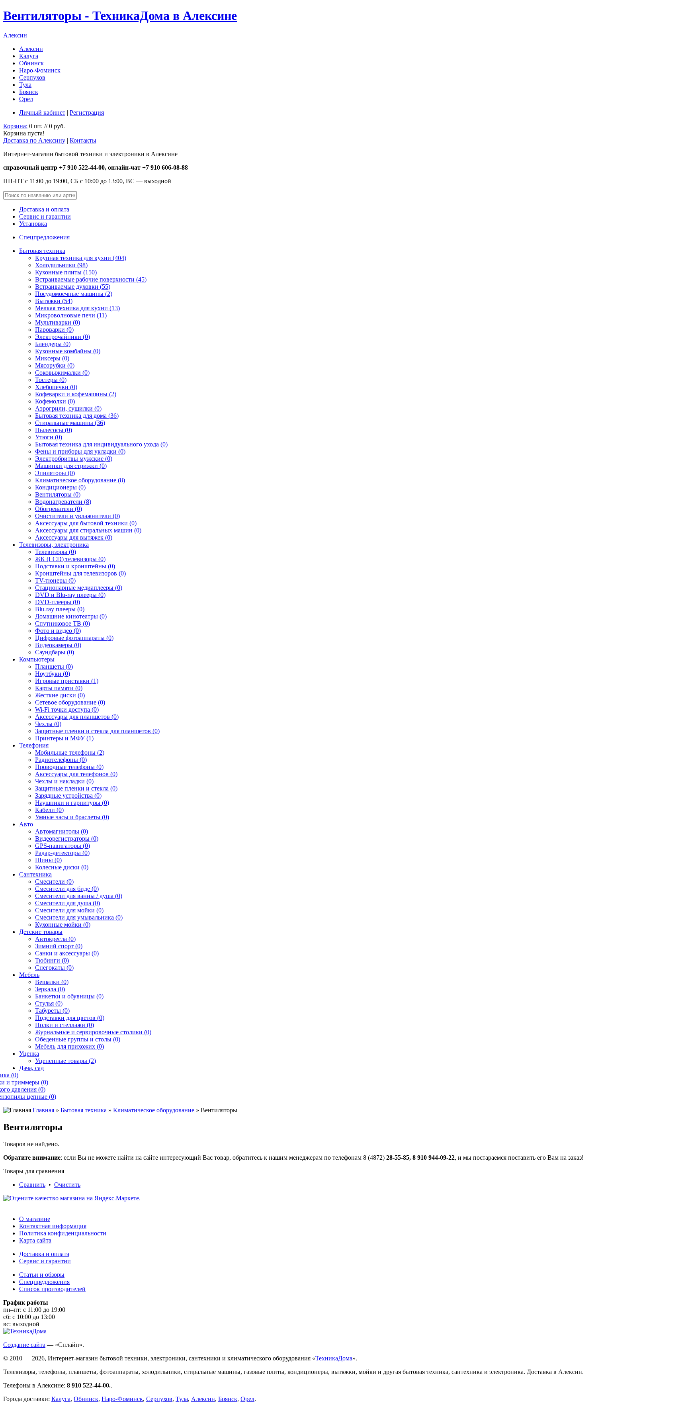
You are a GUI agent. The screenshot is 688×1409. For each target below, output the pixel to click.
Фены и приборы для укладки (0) (80, 451)
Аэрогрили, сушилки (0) (68, 408)
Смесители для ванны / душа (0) (78, 895)
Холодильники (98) (61, 265)
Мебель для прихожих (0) (69, 1046)
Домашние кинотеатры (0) (71, 616)
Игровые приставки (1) (66, 680)
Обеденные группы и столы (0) (77, 1039)
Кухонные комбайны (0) (67, 351)
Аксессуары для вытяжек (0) (73, 537)
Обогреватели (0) (58, 508)
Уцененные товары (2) (65, 1060)
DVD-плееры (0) (57, 602)
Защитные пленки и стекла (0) (76, 788)
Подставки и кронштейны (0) (75, 566)
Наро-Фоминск (40, 70)
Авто (26, 824)
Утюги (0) (48, 437)
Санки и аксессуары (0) (67, 953)
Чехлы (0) (48, 723)
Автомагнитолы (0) (61, 831)
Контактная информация (52, 1226)
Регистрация (87, 112)
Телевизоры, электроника (54, 544)
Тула (25, 84)
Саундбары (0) (54, 652)
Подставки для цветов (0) (69, 1017)
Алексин (15, 35)
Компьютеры (37, 659)
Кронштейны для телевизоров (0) (80, 573)
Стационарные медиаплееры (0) (78, 587)
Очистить (67, 1184)
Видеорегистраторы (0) (66, 838)
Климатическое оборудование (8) (80, 480)
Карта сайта (35, 1240)
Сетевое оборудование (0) (70, 702)
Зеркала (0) (50, 989)
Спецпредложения (44, 237)
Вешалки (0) (51, 981)
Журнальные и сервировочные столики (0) (93, 1032)
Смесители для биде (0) (67, 888)
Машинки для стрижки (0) (71, 465)
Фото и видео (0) (58, 630)
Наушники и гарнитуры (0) (72, 802)
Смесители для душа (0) (67, 903)
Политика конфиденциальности (62, 1233)
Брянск (28, 91)
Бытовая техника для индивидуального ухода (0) (101, 444)
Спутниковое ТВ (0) (62, 623)
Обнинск (31, 63)
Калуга (28, 56)
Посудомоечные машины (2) (73, 293)
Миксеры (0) (52, 358)
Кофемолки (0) (55, 401)
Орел (26, 99)
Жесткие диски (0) (60, 695)
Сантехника (35, 874)
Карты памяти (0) (58, 688)
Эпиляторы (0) (55, 473)
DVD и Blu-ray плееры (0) (70, 594)
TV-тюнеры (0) (55, 580)
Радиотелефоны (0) (61, 759)
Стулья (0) (49, 1003)
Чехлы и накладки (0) (64, 781)
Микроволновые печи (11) (71, 315)
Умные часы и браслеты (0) (72, 817)
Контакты (83, 140)
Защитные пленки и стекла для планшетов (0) (97, 731)
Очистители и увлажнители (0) (77, 516)
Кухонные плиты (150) (66, 272)
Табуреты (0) (52, 1010)
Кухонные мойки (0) (62, 924)
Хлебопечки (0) (56, 387)
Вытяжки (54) (53, 300)
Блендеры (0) (52, 344)
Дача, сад (31, 1068)
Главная (43, 1110)
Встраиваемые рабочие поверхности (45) (91, 279)
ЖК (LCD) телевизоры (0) (70, 559)
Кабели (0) (49, 809)
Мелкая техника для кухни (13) (77, 308)
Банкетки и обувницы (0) (69, 996)
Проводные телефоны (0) (69, 766)
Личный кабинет (42, 112)
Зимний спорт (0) (58, 946)
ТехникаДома (333, 1358)
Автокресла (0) (55, 938)
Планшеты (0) (54, 666)
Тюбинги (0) (52, 960)
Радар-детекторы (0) (62, 852)
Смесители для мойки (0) (69, 910)
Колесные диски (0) (61, 867)
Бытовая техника (42, 250)
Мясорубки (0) (54, 365)
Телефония (34, 745)
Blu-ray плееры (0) (59, 609)
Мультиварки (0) (57, 322)
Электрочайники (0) (62, 336)
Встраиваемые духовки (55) (72, 286)
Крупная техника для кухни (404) (80, 257)
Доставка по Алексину (34, 140)
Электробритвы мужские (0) (73, 458)
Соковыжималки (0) (62, 372)
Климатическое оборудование (153, 1110)
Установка (33, 223)
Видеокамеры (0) (58, 645)
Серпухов (32, 77)
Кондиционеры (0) (60, 487)
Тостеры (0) (50, 379)
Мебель (29, 974)
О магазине (34, 1218)
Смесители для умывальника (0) (79, 917)
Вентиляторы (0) (57, 494)
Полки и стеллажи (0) (64, 1025)
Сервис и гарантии (45, 216)
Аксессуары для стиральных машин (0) (88, 530)
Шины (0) (48, 860)
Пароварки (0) (54, 329)
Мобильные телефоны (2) (69, 752)
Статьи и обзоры (41, 1274)
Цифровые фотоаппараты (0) (74, 637)
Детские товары (41, 931)
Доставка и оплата (44, 209)
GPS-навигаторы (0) (62, 845)
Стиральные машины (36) (70, 422)
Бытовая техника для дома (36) (77, 415)
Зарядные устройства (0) (68, 795)
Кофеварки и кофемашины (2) (75, 394)
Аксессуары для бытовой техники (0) (86, 523)
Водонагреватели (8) (63, 501)
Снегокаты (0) (54, 967)
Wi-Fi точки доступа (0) (67, 709)
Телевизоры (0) (55, 551)
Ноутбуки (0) (52, 673)
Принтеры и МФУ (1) (64, 738)
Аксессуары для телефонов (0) (76, 774)
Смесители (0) (54, 881)
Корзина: (15, 126)
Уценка (29, 1053)
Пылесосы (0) (53, 430)
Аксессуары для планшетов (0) (77, 716)
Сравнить (32, 1184)
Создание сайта (24, 1344)
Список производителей (52, 1289)
